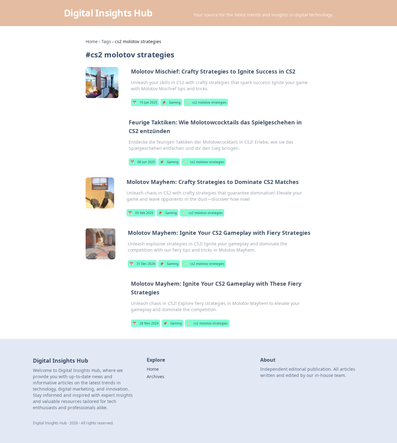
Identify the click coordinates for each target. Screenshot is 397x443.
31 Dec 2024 (142, 264)
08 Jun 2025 (142, 162)
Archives (155, 376)
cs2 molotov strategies (205, 102)
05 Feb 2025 (141, 213)
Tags (106, 41)
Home (92, 41)
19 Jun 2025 (144, 102)
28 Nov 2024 (145, 323)
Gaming (171, 102)
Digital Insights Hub (108, 13)
